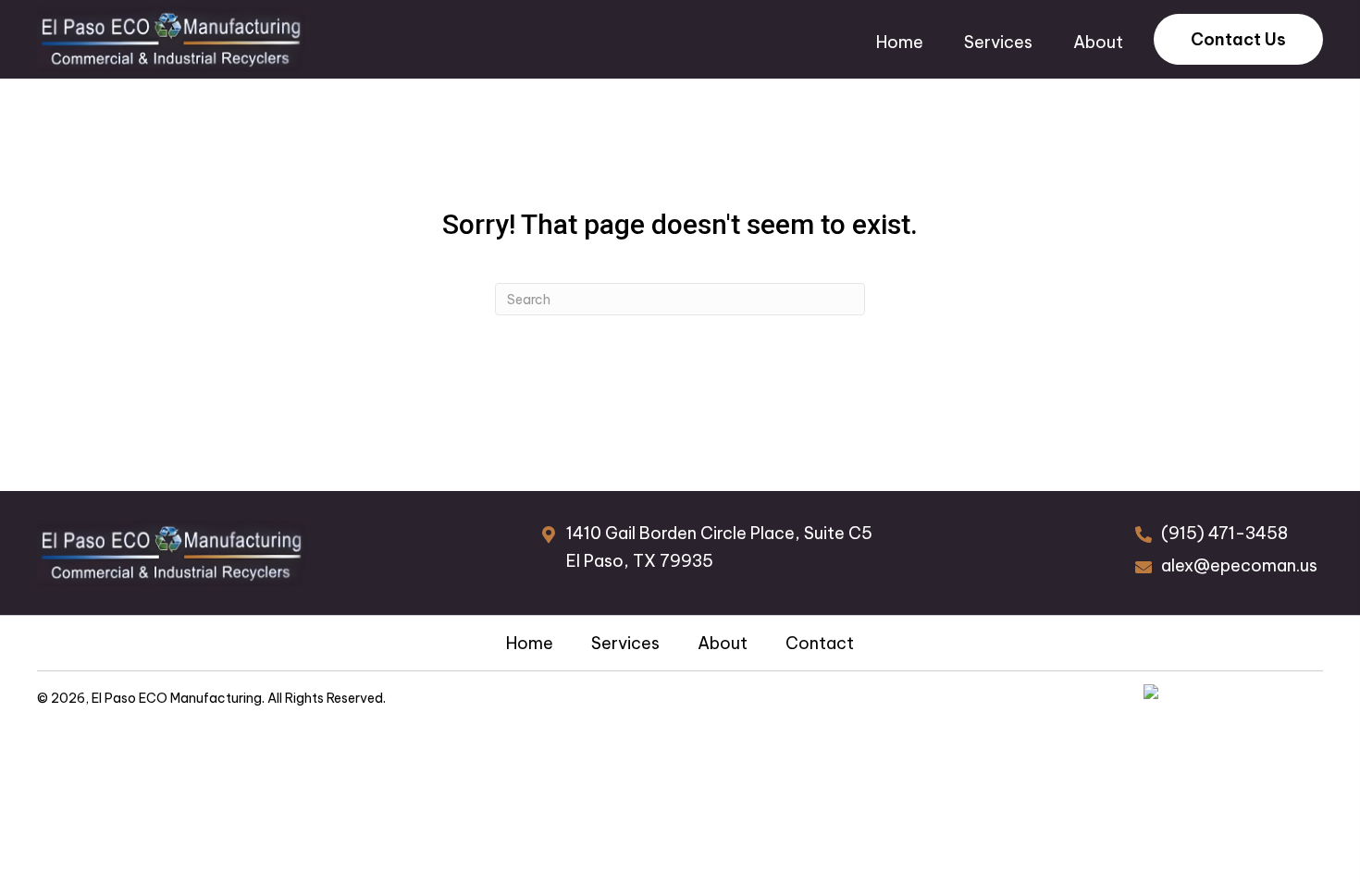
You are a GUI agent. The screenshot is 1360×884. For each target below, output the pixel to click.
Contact (819, 643)
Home (529, 643)
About (723, 643)
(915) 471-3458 (1224, 533)
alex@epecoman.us (1239, 565)
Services (625, 643)
